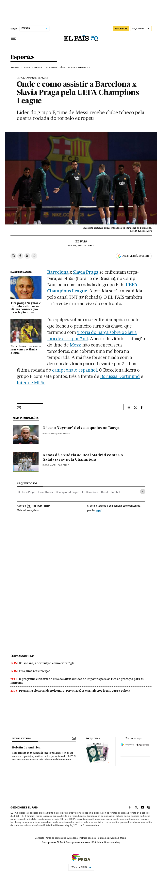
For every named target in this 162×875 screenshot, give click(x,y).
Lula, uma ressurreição (35, 671)
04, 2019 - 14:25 (81, 245)
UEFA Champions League (32, 78)
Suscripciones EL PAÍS (53, 842)
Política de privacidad (108, 838)
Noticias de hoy (112, 842)
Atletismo (51, 67)
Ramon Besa (49, 433)
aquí (98, 510)
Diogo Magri (49, 465)
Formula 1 (84, 67)
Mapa (123, 838)
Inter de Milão (31, 382)
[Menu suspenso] (13, 38)
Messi (75, 345)
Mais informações (27, 510)
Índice (100, 842)
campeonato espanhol (74, 370)
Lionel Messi (45, 492)
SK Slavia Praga (26, 492)
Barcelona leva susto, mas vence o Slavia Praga (25, 349)
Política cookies (87, 838)
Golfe (71, 67)
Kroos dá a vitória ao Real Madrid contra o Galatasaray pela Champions (82, 457)
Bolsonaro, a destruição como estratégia (46, 663)
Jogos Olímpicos (32, 67)
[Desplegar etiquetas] (142, 491)
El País (81, 241)
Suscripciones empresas (78, 842)
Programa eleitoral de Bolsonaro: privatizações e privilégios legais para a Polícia (74, 690)
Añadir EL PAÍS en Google (135, 255)
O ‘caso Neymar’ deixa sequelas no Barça (81, 428)
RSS (93, 842)
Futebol (15, 67)
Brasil (104, 492)
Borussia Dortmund (120, 376)
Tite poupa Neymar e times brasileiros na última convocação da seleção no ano (25, 308)
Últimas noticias (22, 655)
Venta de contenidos (55, 838)
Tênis (62, 67)
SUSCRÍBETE (121, 28)
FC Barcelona (90, 492)
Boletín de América (26, 747)
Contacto (39, 838)
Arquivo (92, 738)
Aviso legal (72, 838)
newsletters (21, 738)
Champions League (67, 492)
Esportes (22, 57)
